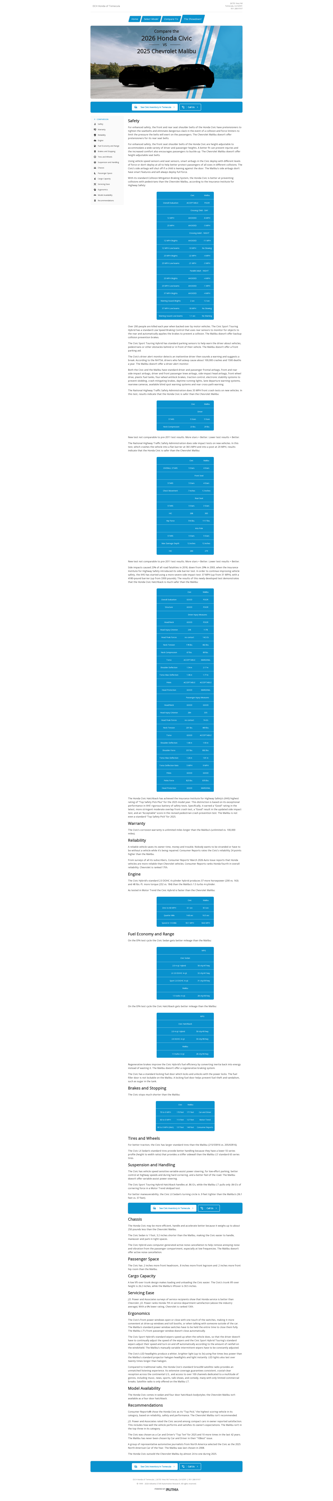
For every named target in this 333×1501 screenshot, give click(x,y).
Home (135, 19)
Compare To (171, 19)
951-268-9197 (236, 8)
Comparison (102, 119)
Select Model (151, 19)
